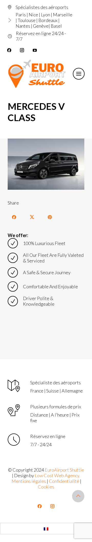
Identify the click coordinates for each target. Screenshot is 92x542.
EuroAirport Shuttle (64, 470)
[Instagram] (22, 50)
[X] (32, 217)
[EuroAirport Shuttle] (38, 74)
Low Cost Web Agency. (57, 475)
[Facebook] (9, 50)
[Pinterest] (49, 217)
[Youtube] (35, 50)
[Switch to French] (46, 528)
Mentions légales (29, 481)
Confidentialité (64, 481)
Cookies (46, 487)
